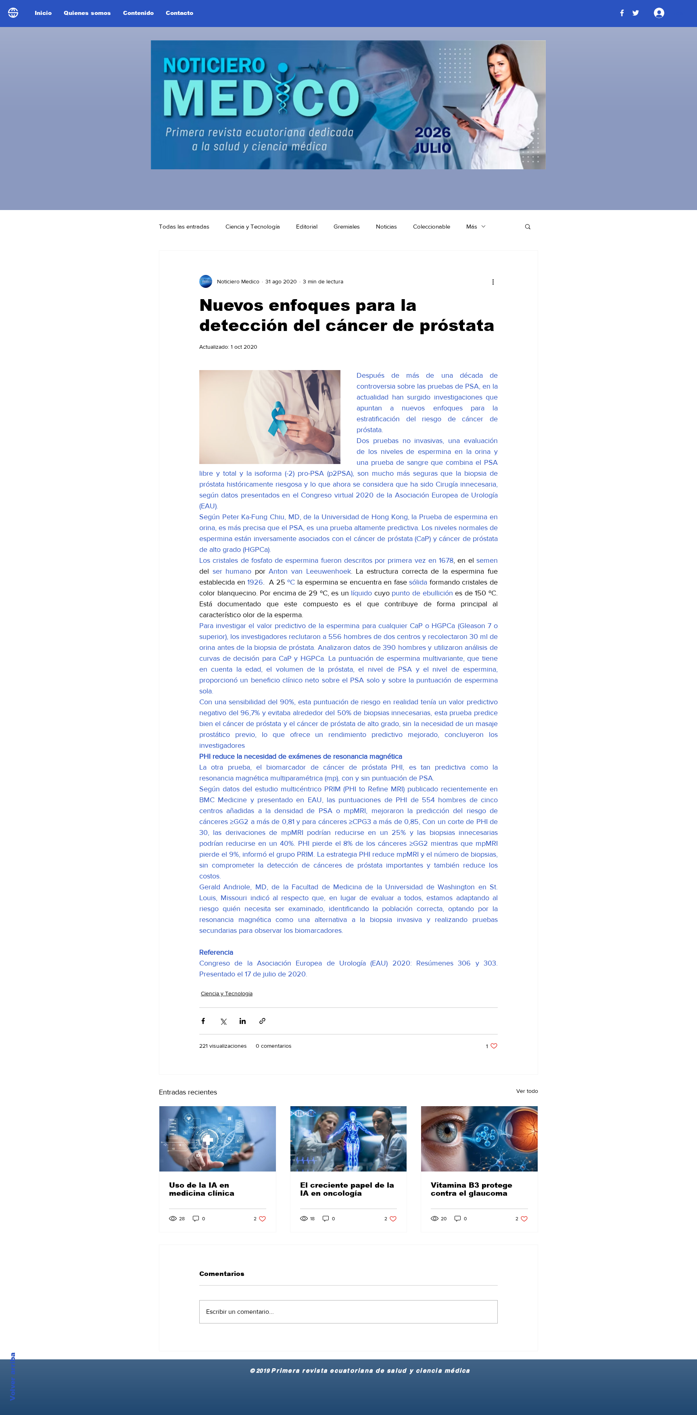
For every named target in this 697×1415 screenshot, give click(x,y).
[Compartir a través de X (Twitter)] (223, 1021)
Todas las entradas (184, 226)
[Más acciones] (493, 281)
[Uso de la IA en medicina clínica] (217, 1139)
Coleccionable (431, 226)
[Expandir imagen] (269, 417)
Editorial (306, 226)
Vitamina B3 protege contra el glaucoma (471, 1189)
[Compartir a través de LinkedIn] (242, 1021)
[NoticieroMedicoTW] (635, 12)
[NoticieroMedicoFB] (622, 12)
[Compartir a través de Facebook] (203, 1021)
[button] (528, 226)
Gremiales (347, 226)
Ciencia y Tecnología (252, 226)
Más (471, 226)
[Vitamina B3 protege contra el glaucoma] (479, 1139)
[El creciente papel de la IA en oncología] (348, 1139)
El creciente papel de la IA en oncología (347, 1189)
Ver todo (527, 1091)
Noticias (386, 226)
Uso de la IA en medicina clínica (201, 1189)
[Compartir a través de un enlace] (262, 1021)
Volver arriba (13, 1377)
